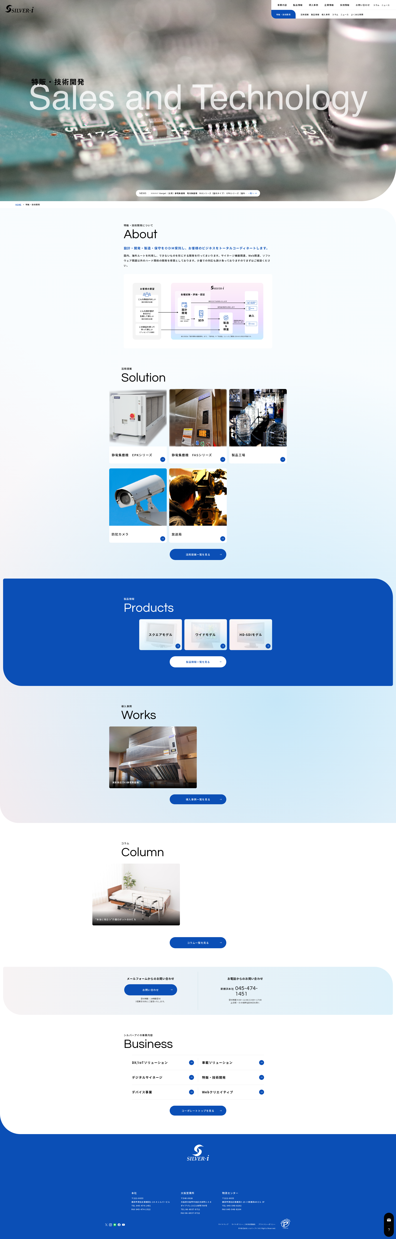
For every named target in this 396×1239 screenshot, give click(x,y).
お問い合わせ (363, 4)
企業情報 (329, 4)
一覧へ (251, 193)
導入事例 (313, 4)
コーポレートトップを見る (198, 1110)
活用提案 (305, 14)
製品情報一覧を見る (198, 662)
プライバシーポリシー (266, 1224)
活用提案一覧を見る (198, 554)
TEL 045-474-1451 (141, 1205)
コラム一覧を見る (198, 943)
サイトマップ (223, 1224)
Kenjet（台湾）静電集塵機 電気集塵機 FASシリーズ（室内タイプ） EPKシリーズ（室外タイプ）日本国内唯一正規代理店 (203, 194)
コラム (376, 5)
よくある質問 (357, 14)
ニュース (386, 5)
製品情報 (298, 4)
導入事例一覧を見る (198, 799)
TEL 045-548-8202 (231, 1205)
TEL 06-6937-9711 (190, 1209)
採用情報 (345, 4)
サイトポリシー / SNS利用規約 (243, 1224)
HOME (18, 204)
